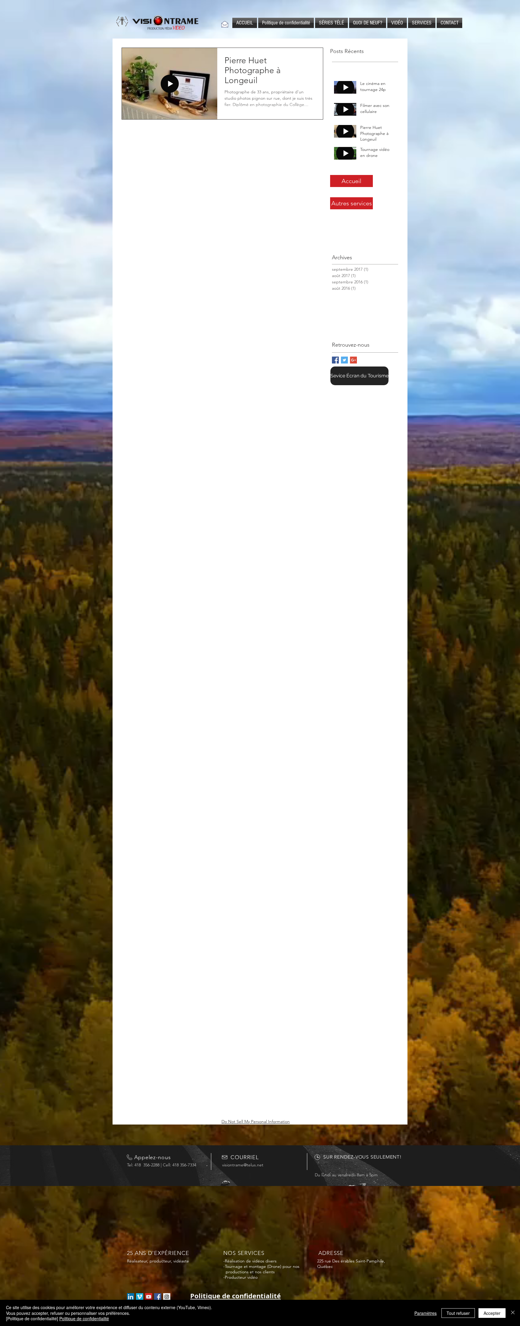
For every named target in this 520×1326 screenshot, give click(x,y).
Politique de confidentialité (84, 1318)
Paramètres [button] (425, 1313)
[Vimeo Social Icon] (139, 1296)
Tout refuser (458, 1313)
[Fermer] (512, 1313)
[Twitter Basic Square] (344, 360)
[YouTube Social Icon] (148, 1296)
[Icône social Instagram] (166, 1296)
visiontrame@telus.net (242, 1165)
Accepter (492, 1313)
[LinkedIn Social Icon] (130, 1296)
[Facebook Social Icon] (157, 1296)
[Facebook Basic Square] (335, 360)
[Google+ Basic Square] (353, 360)
